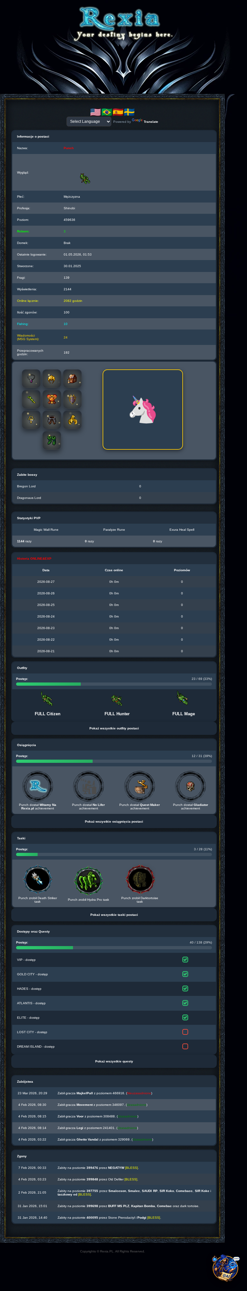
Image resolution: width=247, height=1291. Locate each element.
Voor (80, 1116)
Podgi (141, 1217)
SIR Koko (167, 1191)
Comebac (164, 1206)
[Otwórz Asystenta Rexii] (226, 1270)
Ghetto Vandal (87, 1139)
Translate (151, 121)
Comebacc (184, 1191)
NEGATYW (116, 1167)
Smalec (134, 1191)
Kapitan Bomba (143, 1206)
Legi (80, 1128)
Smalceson (117, 1191)
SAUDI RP (149, 1191)
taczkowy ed (67, 1194)
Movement (85, 1104)
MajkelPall (85, 1093)
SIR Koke (202, 1191)
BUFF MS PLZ (118, 1206)
